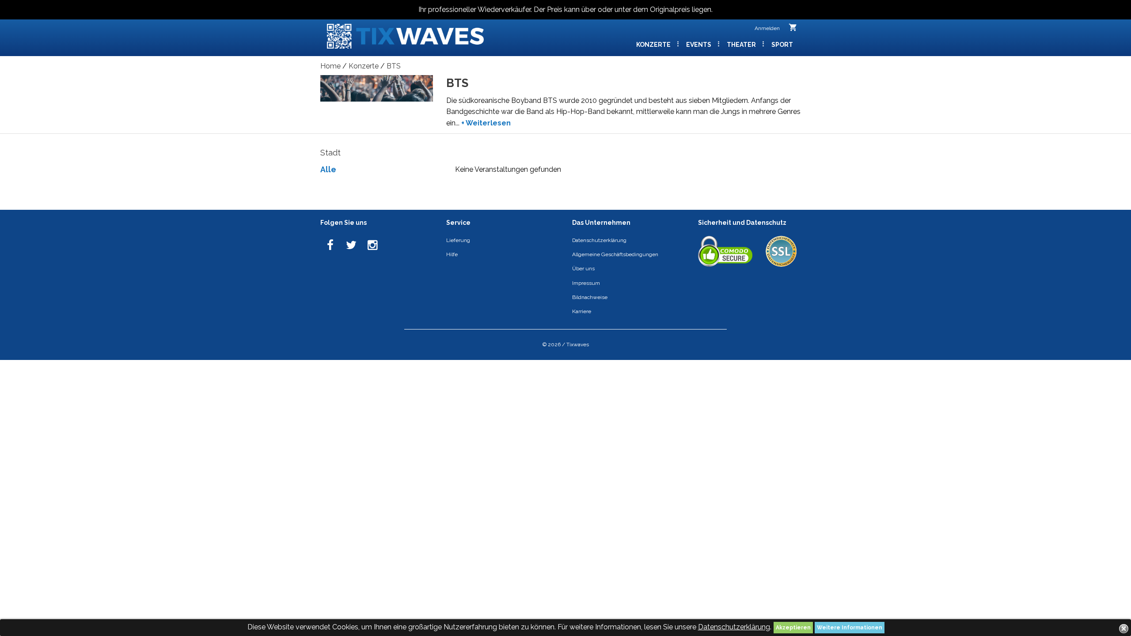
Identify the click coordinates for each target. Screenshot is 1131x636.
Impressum (586, 283)
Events (699, 44)
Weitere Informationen (849, 628)
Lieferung (458, 240)
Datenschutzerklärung (734, 627)
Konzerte (654, 44)
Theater (742, 44)
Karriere (581, 311)
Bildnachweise (589, 297)
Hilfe (452, 254)
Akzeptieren (793, 628)
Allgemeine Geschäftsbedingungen (615, 254)
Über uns (583, 268)
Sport (782, 44)
